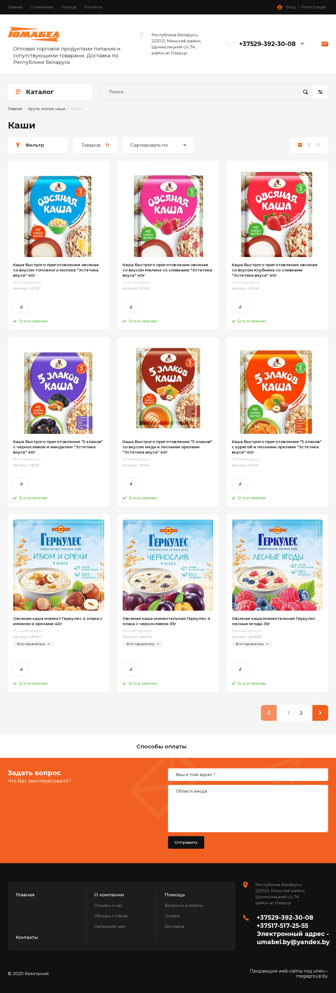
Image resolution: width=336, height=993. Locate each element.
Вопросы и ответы (184, 905)
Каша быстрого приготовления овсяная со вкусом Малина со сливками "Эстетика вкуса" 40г (167, 270)
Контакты (93, 7)
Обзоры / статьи (111, 915)
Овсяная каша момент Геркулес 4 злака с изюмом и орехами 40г (57, 621)
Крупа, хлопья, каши (46, 108)
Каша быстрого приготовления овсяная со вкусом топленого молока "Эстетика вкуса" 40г (56, 270)
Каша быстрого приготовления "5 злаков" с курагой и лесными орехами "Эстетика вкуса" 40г (277, 447)
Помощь (68, 7)
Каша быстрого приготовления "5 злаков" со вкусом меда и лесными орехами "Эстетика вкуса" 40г (167, 447)
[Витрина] (299, 145)
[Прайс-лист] (318, 145)
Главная (15, 7)
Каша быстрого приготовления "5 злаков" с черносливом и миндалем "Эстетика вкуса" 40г (58, 447)
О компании (41, 7)
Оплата (172, 915)
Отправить (186, 842)
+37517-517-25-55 (282, 925)
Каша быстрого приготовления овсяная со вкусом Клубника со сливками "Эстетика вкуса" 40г (274, 270)
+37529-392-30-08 (267, 44)
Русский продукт (28, 631)
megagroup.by (311, 976)
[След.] (320, 713)
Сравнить (21, 307)
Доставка (174, 926)
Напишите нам (109, 926)
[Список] (309, 145)
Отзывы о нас (108, 905)
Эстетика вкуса (27, 282)
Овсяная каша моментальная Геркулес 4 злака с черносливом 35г (166, 621)
